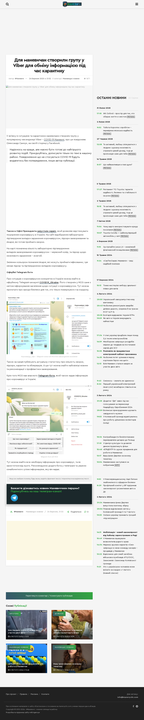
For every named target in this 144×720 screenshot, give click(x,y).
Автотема (14, 613)
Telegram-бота (46, 376)
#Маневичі (19, 78)
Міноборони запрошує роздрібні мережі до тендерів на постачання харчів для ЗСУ (119, 345)
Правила (23, 694)
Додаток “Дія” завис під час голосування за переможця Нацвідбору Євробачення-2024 (117, 404)
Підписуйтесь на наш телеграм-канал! (36, 491)
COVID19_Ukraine (49, 282)
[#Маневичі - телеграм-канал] (14, 497)
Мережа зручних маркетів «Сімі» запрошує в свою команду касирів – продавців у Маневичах (120, 548)
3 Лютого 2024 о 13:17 (64, 670)
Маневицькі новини (71, 78)
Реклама (34, 694)
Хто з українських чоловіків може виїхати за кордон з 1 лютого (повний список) (119, 570)
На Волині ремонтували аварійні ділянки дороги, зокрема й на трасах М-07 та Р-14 (120, 309)
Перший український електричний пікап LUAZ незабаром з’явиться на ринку (119, 387)
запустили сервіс (46, 231)
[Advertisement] (72, 32)
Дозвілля (59, 613)
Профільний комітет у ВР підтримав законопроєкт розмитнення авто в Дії (119, 489)
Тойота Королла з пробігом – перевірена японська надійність (117, 129)
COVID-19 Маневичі (54, 139)
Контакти (45, 694)
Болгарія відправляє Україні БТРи (118, 315)
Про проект (11, 694)
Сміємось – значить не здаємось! (118, 381)
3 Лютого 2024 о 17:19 (64, 636)
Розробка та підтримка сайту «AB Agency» (23, 712)
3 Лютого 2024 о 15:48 (19, 670)
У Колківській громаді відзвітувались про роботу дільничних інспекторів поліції (120, 420)
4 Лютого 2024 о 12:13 (19, 636)
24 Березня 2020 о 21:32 (40, 78)
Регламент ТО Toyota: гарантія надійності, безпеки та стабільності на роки (120, 193)
